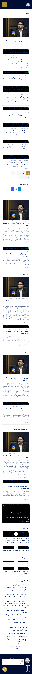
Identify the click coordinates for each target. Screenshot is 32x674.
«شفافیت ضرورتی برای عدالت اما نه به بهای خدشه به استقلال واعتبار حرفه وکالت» (16, 116)
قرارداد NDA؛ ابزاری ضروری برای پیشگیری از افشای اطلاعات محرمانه (16, 79)
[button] (7, 505)
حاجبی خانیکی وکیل (24, 563)
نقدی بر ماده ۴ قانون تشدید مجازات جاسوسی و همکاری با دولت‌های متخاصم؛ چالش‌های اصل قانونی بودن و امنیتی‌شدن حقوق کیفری (16, 132)
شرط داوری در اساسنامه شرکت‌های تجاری (16, 643)
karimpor (26, 267)
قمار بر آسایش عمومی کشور (19, 630)
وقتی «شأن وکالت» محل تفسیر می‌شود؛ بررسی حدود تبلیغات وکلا (16, 147)
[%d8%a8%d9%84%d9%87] (16, 189)
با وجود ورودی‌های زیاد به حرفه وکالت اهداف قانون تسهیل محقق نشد (17, 255)
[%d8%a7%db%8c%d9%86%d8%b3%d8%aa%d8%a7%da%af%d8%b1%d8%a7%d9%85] (12, 189)
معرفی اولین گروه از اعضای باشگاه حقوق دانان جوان (16, 550)
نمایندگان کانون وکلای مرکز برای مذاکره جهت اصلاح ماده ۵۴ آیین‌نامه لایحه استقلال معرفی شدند (16, 596)
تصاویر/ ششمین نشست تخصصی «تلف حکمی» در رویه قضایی (17, 572)
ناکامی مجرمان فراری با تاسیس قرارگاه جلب (15, 619)
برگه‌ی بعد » (25, 177)
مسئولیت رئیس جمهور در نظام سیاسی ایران (15, 636)
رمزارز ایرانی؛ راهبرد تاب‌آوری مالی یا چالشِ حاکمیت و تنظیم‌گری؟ (16, 41)
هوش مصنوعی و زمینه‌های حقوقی (18, 627)
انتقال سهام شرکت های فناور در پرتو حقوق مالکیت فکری (17, 518)
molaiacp (26, 44)
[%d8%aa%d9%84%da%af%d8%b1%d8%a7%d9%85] (19, 189)
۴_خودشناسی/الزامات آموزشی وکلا (18, 633)
